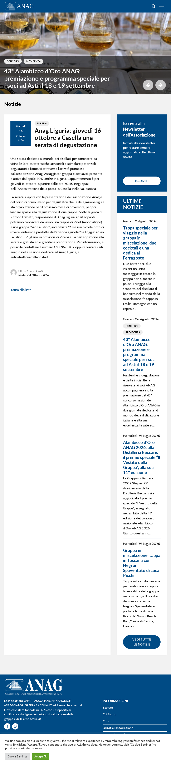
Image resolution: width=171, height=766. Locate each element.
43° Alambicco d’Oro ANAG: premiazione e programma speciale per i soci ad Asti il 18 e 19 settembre (57, 78)
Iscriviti (141, 181)
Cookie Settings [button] (17, 756)
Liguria (42, 123)
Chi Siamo (109, 714)
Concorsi (13, 61)
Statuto (108, 708)
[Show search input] (153, 6)
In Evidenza (33, 61)
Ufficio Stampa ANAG (30, 271)
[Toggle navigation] (162, 6)
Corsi (106, 721)
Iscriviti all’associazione (118, 728)
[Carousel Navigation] (153, 85)
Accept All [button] (40, 756)
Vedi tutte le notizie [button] (141, 641)
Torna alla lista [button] (20, 290)
